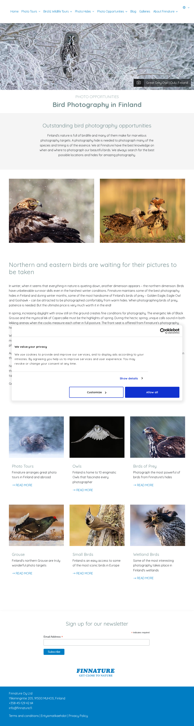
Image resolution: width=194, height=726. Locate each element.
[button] (186, 8)
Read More (23, 485)
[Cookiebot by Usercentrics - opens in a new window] (162, 331)
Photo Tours (29, 11)
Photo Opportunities (110, 11)
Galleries (144, 11)
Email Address (53, 637)
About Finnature (163, 11)
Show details (129, 378)
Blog (133, 11)
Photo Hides (83, 11)
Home (14, 11)
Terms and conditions (24, 716)
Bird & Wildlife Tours (56, 11)
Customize (94, 392)
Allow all (152, 392)
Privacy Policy (78, 716)
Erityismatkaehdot (54, 716)
